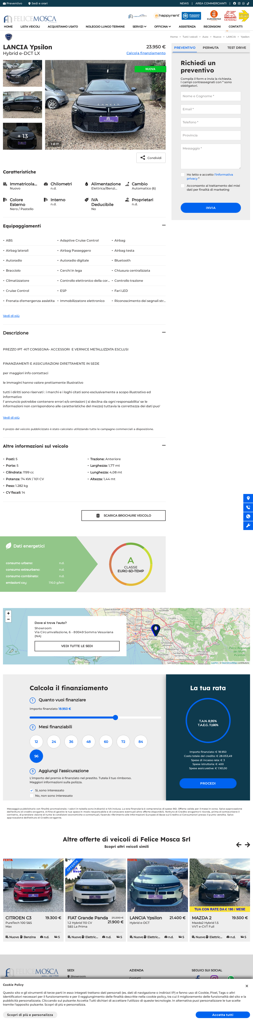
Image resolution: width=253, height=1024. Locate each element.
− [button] (8, 619)
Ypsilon (245, 36)
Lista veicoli (30, 26)
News (184, 3)
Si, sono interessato (49, 790)
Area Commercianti (211, 3)
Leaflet (214, 662)
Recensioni (212, 26)
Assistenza (187, 26)
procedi (208, 783)
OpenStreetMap (229, 662)
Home (8, 26)
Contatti (236, 26)
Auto (205, 36)
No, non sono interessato (54, 796)
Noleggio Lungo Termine (105, 26)
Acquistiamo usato (63, 26)
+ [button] (8, 613)
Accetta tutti (222, 1015)
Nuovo (217, 36)
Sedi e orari (40, 3)
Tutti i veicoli (190, 36)
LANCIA (231, 36)
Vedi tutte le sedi (77, 646)
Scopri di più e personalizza (30, 1015)
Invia (211, 208)
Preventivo (14, 3)
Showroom (78, 976)
